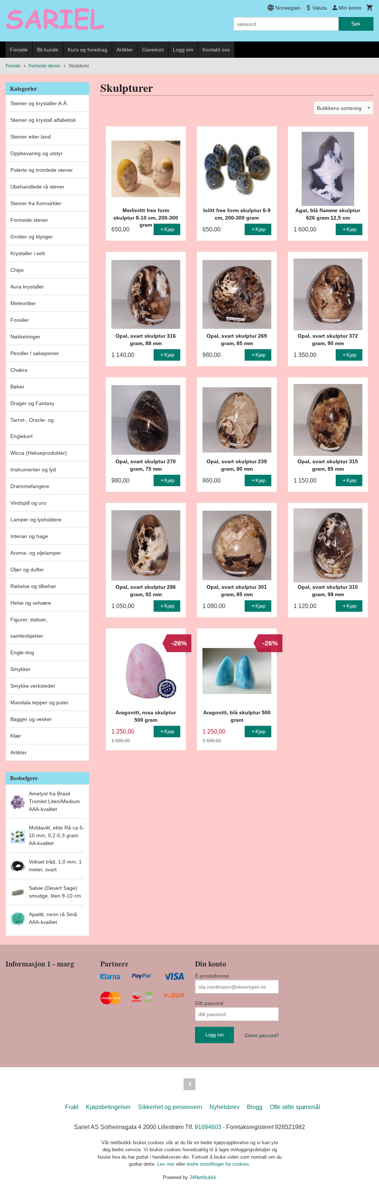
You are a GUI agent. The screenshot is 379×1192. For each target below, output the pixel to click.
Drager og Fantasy (32, 403)
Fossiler (19, 320)
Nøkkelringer (25, 337)
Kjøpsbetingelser (108, 1107)
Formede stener (29, 220)
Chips (17, 270)
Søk (355, 24)
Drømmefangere (29, 486)
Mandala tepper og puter (39, 702)
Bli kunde (47, 50)
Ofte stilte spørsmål (295, 1107)
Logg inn (183, 50)
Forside (19, 50)
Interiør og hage (29, 536)
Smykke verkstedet (32, 686)
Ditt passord (209, 1003)
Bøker (17, 387)
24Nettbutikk (203, 1177)
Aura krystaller (27, 287)
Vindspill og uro (28, 503)
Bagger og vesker (31, 719)
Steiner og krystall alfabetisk (43, 120)
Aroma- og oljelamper (35, 553)
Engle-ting (22, 652)
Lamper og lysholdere (35, 519)
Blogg (254, 1107)
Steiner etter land (30, 137)
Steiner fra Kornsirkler (35, 203)
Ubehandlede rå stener (37, 187)
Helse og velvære (30, 603)
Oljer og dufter (27, 569)
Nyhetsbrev (224, 1107)
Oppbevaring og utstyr (36, 153)
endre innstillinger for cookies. (219, 1164)
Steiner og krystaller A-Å (38, 103)
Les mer (166, 1164)
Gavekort (153, 50)
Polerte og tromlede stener (41, 170)
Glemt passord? (262, 1035)
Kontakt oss (216, 50)
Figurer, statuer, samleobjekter (28, 628)
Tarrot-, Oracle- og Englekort (32, 428)
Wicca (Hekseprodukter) (38, 453)
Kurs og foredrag (87, 50)
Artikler (125, 50)
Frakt (71, 1107)
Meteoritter (23, 303)
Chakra (18, 370)
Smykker (20, 669)
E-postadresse (212, 976)
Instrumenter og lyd (33, 470)
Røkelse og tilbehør (33, 586)
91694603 (208, 1127)
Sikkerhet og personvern (170, 1107)
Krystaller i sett (27, 253)
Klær (15, 736)
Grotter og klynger (31, 237)
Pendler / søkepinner (34, 353)
